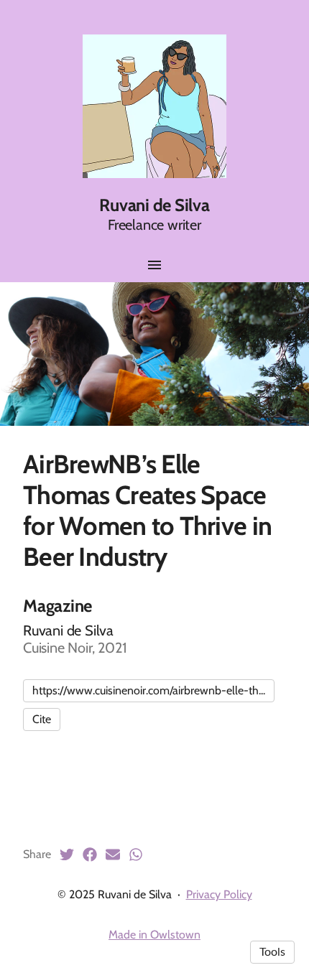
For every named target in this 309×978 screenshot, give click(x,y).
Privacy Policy (219, 894)
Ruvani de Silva (154, 205)
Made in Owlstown (154, 934)
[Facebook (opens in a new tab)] (90, 854)
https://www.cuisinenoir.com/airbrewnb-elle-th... (148, 690)
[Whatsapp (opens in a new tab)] (136, 854)
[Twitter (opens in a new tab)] (67, 854)
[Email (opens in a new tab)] (113, 854)
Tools (272, 952)
